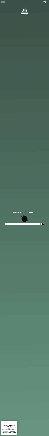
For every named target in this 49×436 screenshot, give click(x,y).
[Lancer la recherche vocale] (24, 219)
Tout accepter (12, 432)
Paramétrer (5, 432)
